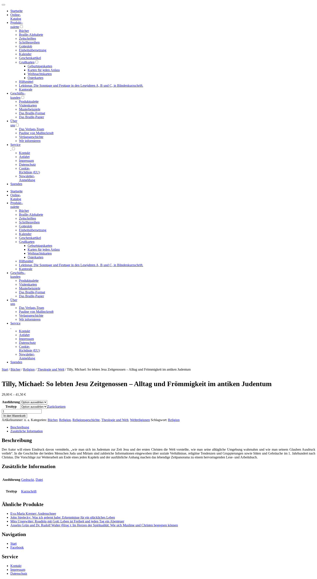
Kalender (25, 54)
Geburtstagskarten (40, 66)
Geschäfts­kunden (17, 274)
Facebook (17, 547)
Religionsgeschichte (86, 420)
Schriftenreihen (29, 42)
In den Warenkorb (14, 415)
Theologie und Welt (50, 369)
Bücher (24, 31)
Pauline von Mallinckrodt (36, 133)
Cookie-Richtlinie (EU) (29, 170)
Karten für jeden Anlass (44, 70)
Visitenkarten (28, 105)
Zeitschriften (27, 38)
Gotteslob (25, 46)
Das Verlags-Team (31, 129)
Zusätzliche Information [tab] (26, 431)
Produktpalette (29, 101)
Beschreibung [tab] (19, 427)
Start (5, 369)
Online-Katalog (15, 16)
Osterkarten (35, 78)
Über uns (13, 302)
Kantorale (25, 89)
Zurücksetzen (56, 406)
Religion (29, 369)
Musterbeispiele (29, 109)
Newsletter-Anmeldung (27, 178)
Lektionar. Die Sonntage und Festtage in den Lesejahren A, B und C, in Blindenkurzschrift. (81, 85)
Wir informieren (30, 141)
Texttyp (11, 406)
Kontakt (24, 153)
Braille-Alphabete (31, 34)
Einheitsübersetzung (32, 50)
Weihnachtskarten (40, 74)
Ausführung (11, 402)
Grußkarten (27, 62)
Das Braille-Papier (31, 117)
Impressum (26, 160)
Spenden (16, 184)
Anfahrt (24, 157)
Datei (39, 479)
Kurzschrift (28, 491)
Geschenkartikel (30, 58)
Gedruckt (27, 479)
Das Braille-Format (32, 113)
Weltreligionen (140, 420)
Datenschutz (27, 164)
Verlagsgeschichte (31, 137)
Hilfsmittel (26, 81)
